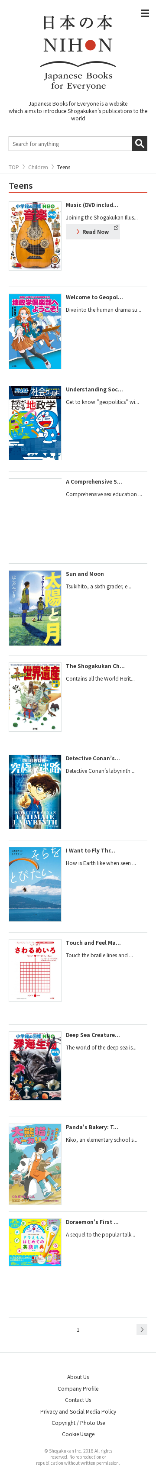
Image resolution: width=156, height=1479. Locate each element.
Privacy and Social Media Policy (78, 1411)
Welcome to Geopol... (94, 296)
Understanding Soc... (94, 389)
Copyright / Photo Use (78, 1422)
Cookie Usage (78, 1433)
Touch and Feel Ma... (93, 942)
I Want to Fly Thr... (90, 850)
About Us (78, 1376)
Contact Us (78, 1399)
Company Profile (78, 1388)
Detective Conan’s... (93, 758)
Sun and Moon (85, 573)
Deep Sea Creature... (93, 1034)
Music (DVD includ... (92, 204)
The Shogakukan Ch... (95, 665)
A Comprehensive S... (94, 481)
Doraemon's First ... (92, 1221)
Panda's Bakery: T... (92, 1126)
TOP (14, 167)
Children (38, 167)
